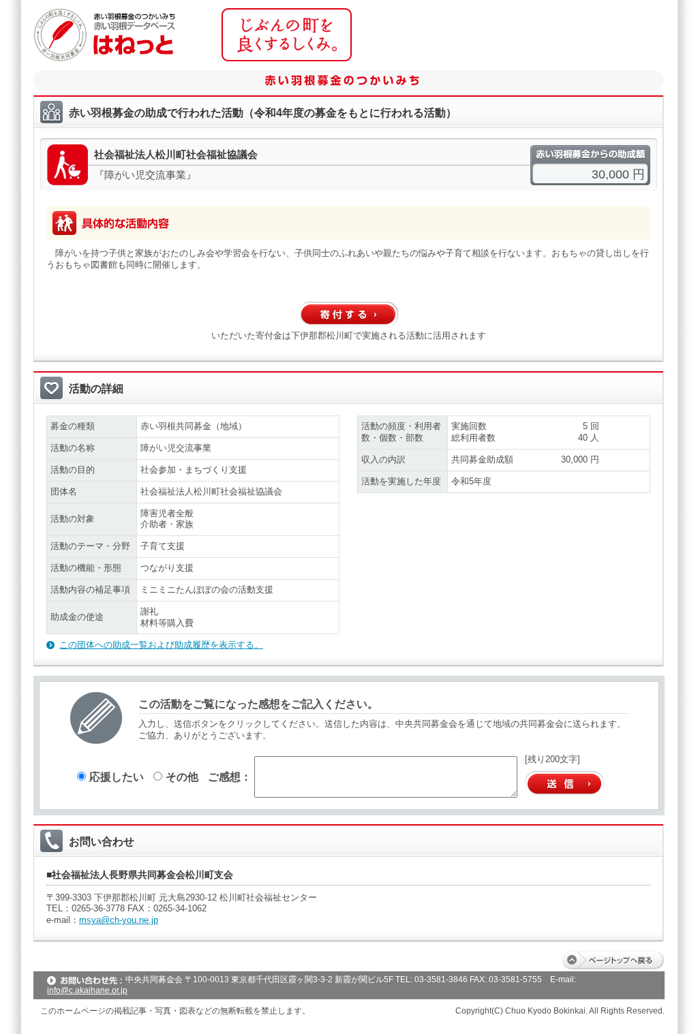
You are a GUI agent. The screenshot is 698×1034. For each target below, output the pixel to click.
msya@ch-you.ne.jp (118, 920)
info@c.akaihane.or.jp (87, 990)
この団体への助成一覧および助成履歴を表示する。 (161, 645)
